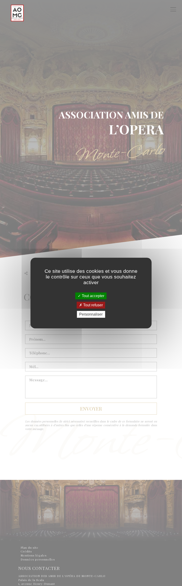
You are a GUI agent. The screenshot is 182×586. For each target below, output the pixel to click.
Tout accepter (92, 296)
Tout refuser (92, 305)
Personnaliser (91, 314)
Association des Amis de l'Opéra (17, 27)
